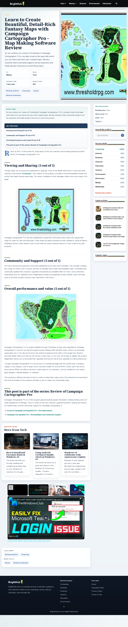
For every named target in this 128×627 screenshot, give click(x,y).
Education (107, 3)
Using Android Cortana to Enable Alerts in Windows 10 (45, 456)
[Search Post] (122, 135)
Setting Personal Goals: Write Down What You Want (114, 236)
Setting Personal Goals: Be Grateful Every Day (113, 209)
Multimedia (109, 187)
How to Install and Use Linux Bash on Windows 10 (15, 454)
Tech (7, 15)
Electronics (109, 178)
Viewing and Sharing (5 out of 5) (19, 131)
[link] (11, 499)
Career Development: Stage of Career (113, 245)
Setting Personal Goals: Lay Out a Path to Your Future (113, 218)
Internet (109, 153)
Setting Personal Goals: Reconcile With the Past (112, 227)
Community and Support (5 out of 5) (20, 135)
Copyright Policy (98, 588)
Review (36, 91)
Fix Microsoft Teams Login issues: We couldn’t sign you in (38, 499)
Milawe (9, 75)
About (94, 584)
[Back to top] (64, 606)
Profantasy (26, 174)
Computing (26, 91)
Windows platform (12, 91)
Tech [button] (62, 3)
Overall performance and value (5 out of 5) (23, 140)
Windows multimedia (13, 95)
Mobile (109, 183)
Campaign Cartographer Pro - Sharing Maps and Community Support (34, 415)
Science (83, 3)
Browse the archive (103, 193)
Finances (109, 162)
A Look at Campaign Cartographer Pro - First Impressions (29, 410)
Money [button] (72, 3)
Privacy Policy (97, 591)
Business (109, 158)
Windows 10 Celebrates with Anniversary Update (75, 454)
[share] (80, 498)
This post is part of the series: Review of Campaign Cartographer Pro (33, 145)
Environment (94, 3)
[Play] (59, 490)
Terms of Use (97, 595)
